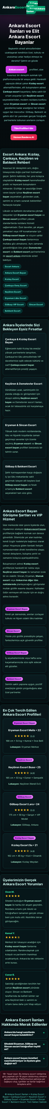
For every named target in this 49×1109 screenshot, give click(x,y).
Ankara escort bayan (35, 529)
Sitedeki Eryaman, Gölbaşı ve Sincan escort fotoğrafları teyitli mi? (22, 1046)
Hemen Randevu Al (23, 137)
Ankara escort (16, 69)
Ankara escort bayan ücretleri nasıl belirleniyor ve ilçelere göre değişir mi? (22, 1061)
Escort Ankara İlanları (35, 10)
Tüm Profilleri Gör (23, 128)
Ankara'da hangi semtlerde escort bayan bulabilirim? (19, 1033)
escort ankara (13, 256)
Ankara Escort (32, 4)
